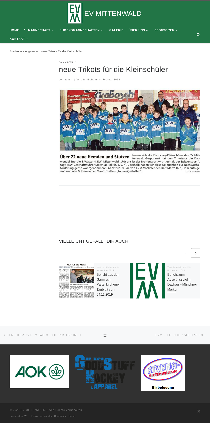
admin (68, 79)
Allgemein (31, 51)
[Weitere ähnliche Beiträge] (195, 252)
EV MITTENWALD (33, 410)
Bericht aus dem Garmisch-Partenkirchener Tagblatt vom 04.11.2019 (108, 284)
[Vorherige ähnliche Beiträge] (185, 252)
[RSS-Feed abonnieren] (198, 411)
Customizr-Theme (64, 416)
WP (26, 416)
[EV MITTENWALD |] (75, 13)
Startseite (16, 51)
